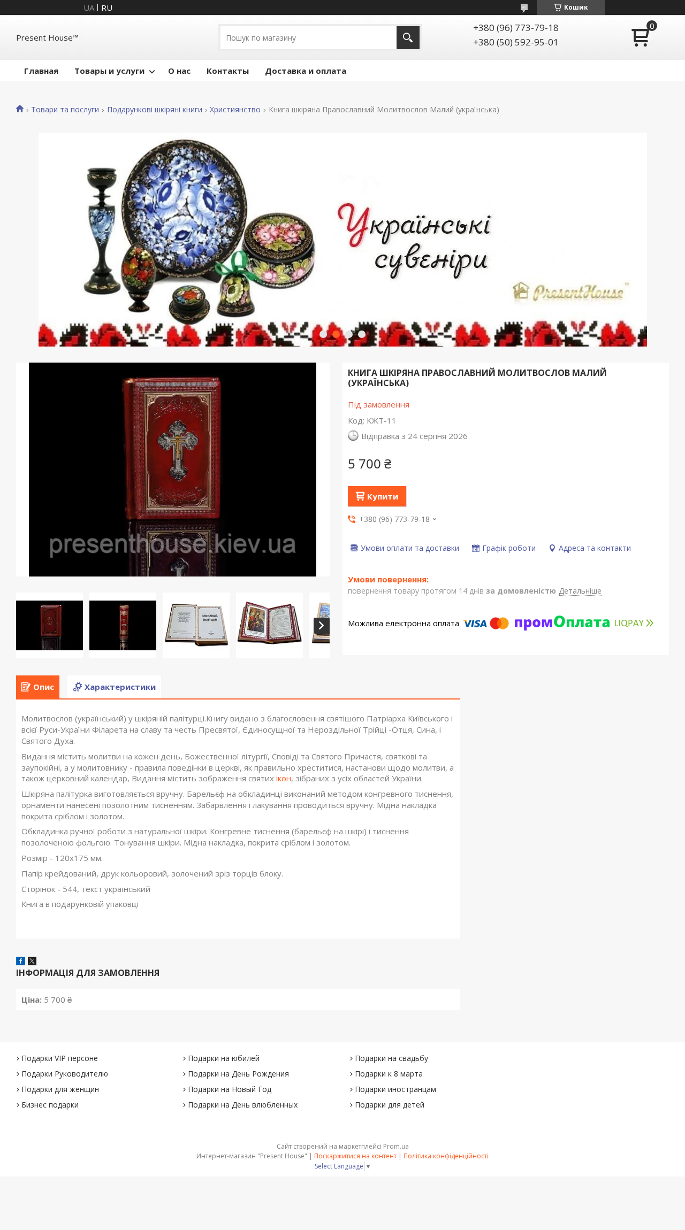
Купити (382, 496)
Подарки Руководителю (64, 1073)
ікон (283, 778)
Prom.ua (396, 1146)
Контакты (228, 70)
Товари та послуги (65, 109)
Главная (41, 70)
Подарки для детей (389, 1105)
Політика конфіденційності (446, 1155)
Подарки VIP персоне (59, 1058)
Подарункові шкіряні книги (154, 109)
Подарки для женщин (60, 1089)
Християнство (235, 109)
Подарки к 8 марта (389, 1073)
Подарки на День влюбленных (243, 1105)
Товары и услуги (109, 70)
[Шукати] (408, 37)
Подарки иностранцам (395, 1089)
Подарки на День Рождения (238, 1073)
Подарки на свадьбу (391, 1058)
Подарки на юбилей (224, 1058)
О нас (179, 70)
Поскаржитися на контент (355, 1155)
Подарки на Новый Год (229, 1089)
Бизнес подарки (50, 1105)
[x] (32, 962)
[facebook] (20, 962)
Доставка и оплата (305, 70)
